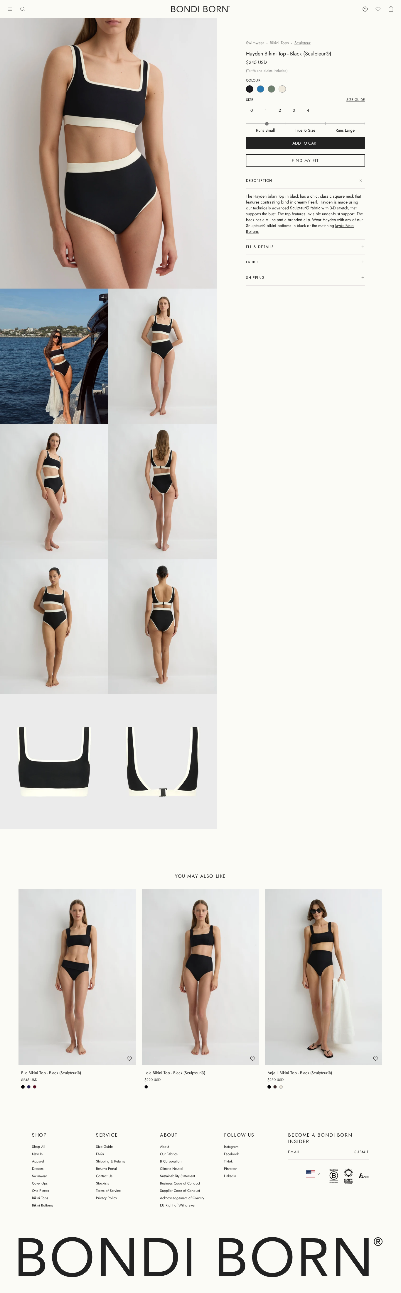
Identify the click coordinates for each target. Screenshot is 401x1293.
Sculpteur (302, 43)
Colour (253, 80)
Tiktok (228, 1161)
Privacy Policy (106, 1198)
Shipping (255, 277)
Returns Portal (106, 1168)
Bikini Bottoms (42, 1205)
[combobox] (314, 1174)
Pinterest (230, 1168)
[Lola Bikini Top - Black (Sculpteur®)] (200, 977)
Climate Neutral (171, 1168)
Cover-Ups (40, 1183)
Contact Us (104, 1176)
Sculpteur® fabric (305, 208)
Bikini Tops (279, 43)
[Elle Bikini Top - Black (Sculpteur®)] (77, 977)
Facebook (231, 1154)
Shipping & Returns (110, 1161)
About (164, 1146)
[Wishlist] (378, 9)
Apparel (38, 1161)
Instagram (231, 1146)
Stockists (102, 1183)
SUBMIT (361, 1152)
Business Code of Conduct (180, 1183)
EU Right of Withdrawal (178, 1205)
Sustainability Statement (177, 1176)
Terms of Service (108, 1190)
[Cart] (391, 9)
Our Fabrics (169, 1154)
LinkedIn (230, 1176)
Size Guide (104, 1146)
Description (259, 180)
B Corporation (170, 1161)
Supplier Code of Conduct (180, 1190)
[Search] (23, 9)
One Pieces (40, 1190)
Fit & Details (260, 247)
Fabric (253, 262)
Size (250, 99)
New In (37, 1154)
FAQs (100, 1154)
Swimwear (255, 43)
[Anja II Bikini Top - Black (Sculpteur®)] (324, 977)
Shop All (38, 1146)
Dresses (37, 1168)
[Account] (365, 9)
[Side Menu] (10, 9)
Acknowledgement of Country (182, 1198)
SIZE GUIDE (355, 99)
